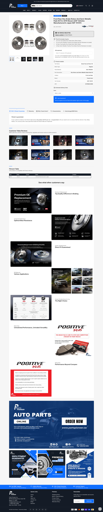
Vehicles (63, 10)
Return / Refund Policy (57, 496)
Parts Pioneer (15, 509)
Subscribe (89, 501)
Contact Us (76, 10)
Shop (22, 5)
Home (24, 10)
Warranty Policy (56, 501)
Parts (28, 10)
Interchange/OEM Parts (71, 111)
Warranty (31, 111)
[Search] (86, 5)
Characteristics (56, 111)
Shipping (45, 10)
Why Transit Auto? (43, 111)
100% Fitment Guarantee (18, 111)
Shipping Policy (56, 494)
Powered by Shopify (23, 509)
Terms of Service (56, 500)
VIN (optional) (58, 50)
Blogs (39, 10)
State (55, 90)
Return (50, 10)
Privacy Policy (55, 498)
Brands (34, 10)
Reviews (58, 10)
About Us (70, 10)
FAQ (54, 10)
